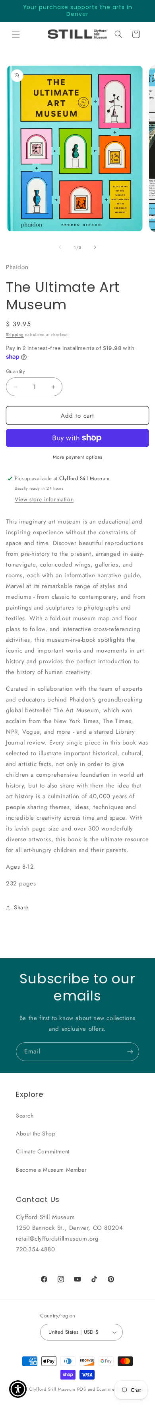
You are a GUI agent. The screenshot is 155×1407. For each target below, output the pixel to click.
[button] (16, 34)
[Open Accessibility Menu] (18, 1389)
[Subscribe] (130, 1051)
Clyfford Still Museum (52, 1389)
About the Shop (35, 1133)
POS (81, 1389)
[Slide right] (95, 247)
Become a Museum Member (51, 1170)
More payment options (78, 457)
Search (25, 1116)
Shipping (15, 335)
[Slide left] (60, 247)
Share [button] (21, 907)
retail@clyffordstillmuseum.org (57, 1238)
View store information (44, 499)
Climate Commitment (43, 1151)
